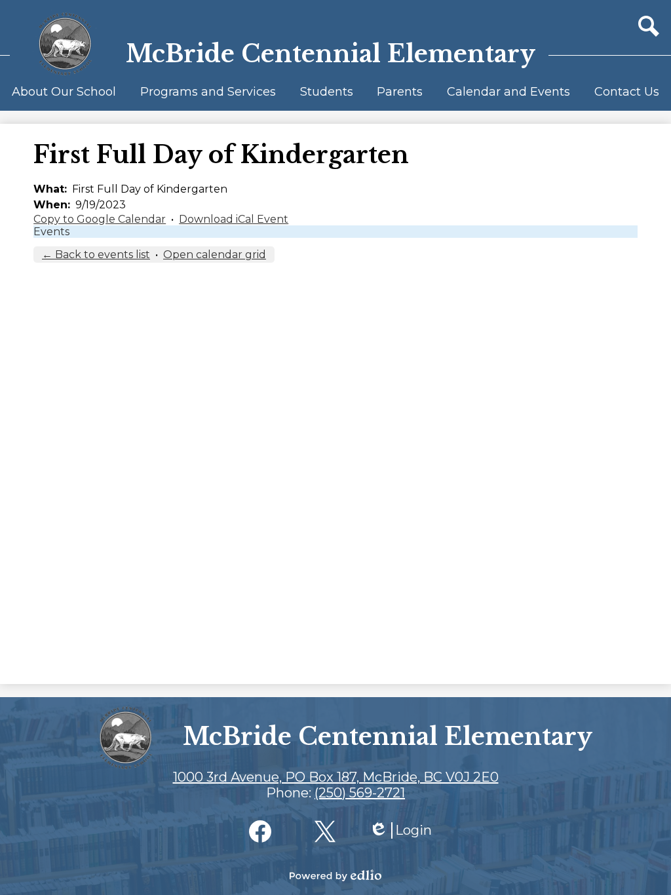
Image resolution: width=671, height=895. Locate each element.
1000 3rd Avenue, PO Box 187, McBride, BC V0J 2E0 (336, 777)
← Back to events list (96, 254)
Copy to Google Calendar (99, 219)
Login (400, 830)
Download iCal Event (233, 219)
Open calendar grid (214, 254)
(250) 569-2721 (360, 793)
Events (51, 231)
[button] (64, 98)
